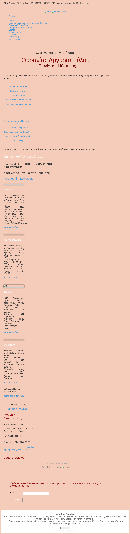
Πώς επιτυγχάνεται (18, 91)
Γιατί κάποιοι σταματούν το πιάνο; (19, 100)
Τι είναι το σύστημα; (18, 87)
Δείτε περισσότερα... (13, 227)
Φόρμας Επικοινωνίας (18, 178)
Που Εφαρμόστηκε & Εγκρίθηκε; (18, 132)
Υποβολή (16, 499)
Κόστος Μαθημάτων (19, 128)
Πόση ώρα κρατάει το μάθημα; (18, 104)
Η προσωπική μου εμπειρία (18, 136)
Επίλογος (18, 141)
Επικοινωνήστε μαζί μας (18, 409)
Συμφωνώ (65, 528)
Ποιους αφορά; (18, 95)
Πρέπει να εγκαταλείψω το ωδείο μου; (18, 122)
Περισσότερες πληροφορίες (65, 530)
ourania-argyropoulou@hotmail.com (19, 448)
